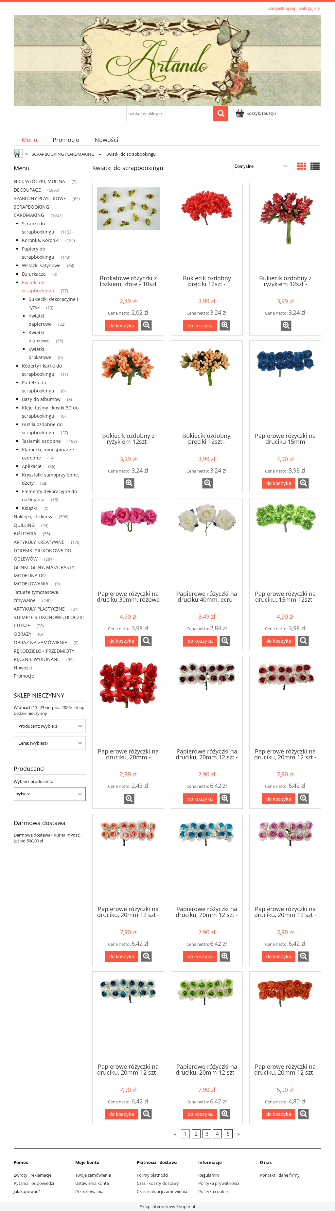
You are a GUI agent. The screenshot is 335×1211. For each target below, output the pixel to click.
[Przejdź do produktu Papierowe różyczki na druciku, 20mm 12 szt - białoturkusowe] (128, 1017)
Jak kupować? (27, 1191)
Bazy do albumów (41, 399)
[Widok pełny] (315, 166)
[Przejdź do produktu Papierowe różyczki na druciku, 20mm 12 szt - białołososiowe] (128, 859)
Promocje (24, 676)
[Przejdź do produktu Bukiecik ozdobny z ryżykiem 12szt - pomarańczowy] (128, 386)
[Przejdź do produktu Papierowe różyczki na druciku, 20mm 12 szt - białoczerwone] (285, 701)
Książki (29, 508)
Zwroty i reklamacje (32, 1175)
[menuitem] (29, 139)
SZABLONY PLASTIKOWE (40, 198)
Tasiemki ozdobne (41, 441)
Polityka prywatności (218, 1183)
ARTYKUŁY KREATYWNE (39, 542)
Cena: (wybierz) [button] (33, 743)
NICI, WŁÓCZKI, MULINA (39, 181)
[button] (146, 325)
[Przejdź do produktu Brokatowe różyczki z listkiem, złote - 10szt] (128, 228)
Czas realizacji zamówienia (162, 1191)
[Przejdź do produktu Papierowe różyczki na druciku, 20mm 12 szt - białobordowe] (206, 701)
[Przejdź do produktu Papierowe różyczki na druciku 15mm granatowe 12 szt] (285, 386)
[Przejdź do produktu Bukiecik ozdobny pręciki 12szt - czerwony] (206, 228)
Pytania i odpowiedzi (34, 1183)
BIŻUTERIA (25, 533)
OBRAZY (22, 634)
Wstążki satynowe (41, 265)
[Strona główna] (167, 59)
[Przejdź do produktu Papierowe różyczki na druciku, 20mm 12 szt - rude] (285, 1017)
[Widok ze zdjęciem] (301, 166)
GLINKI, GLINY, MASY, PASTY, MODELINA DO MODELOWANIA (44, 575)
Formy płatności (152, 1175)
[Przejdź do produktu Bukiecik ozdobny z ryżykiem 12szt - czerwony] (285, 228)
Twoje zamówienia (93, 1175)
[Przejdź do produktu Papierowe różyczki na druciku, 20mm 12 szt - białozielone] (206, 1017)
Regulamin (208, 1175)
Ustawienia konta (92, 1183)
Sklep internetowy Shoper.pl (167, 1206)
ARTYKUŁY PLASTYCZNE (39, 609)
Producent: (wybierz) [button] (38, 726)
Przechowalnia (89, 1191)
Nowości (23, 668)
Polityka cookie (213, 1191)
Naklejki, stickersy (33, 516)
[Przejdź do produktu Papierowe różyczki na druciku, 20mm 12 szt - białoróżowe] (285, 859)
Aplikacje (32, 466)
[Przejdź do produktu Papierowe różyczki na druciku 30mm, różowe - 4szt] (128, 543)
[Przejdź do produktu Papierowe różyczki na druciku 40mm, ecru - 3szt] (206, 543)
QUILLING (24, 525)
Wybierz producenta (33, 781)
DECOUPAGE (27, 190)
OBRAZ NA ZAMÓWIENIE (40, 642)
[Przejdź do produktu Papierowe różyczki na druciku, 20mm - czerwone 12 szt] (128, 701)
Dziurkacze (34, 274)
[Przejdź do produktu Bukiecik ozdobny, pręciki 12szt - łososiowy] (206, 386)
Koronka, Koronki (40, 240)
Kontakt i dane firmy (280, 1175)
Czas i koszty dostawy (158, 1183)
